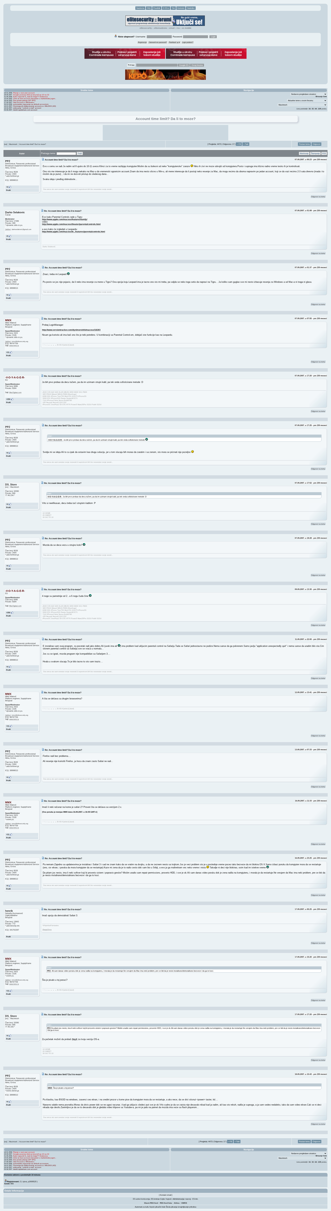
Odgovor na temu (318, 197)
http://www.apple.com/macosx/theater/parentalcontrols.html (71, 224)
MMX (50, 1088)
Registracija (142, 42)
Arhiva (176, 1203)
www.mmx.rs (14, 345)
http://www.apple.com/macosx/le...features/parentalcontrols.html (73, 231)
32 (313, 109)
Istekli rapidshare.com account (25, 110)
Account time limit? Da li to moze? (32, 144)
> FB (239, 144)
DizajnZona (47, 930)
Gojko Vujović (166, 1199)
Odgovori (316, 144)
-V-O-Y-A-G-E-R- (55, 440)
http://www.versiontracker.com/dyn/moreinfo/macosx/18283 (71, 330)
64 (316, 109)
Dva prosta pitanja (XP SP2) (24, 100)
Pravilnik (156, 8)
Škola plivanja (171, 1207)
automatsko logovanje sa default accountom (30, 104)
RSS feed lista (166, 1203)
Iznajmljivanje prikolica (187, 1207)
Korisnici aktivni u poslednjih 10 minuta (22, 1175)
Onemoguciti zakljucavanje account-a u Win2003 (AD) (34, 106)
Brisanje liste (321, 96)
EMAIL (171, 28)
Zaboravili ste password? (158, 42)
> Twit (245, 144)
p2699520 (32, 1181)
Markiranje (304, 153)
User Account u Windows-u (23, 102)
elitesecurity (146, 28)
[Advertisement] (165, 132)
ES (186, 1203)
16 (310, 109)
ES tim (195, 1199)
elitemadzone (160, 28)
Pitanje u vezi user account (24, 93)
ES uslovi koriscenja (141, 1199)
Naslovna (140, 8)
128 (319, 109)
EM (183, 1203)
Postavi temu (304, 144)
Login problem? (187, 42)
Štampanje (315, 153)
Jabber (8, 229)
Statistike (191, 8)
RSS (178, 28)
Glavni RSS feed (151, 1203)
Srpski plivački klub (157, 1207)
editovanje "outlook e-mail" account (27, 108)
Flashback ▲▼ (174, 42)
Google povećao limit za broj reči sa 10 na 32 (31, 95)
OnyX (74, 1039)
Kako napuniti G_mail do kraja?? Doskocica (30, 97)
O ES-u (166, 8)
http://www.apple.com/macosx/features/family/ (64, 219)
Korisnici (180, 8)
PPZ (49, 971)
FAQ (149, 8)
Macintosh (13, 144)
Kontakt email (165, 1195)
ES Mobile (186, 28)
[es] (5, 144)
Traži (80, 153)
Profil (8, 190)
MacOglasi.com (15, 392)
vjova (25, 1181)
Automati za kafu (142, 1207)
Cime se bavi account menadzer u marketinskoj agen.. (34, 98)
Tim (173, 8)
